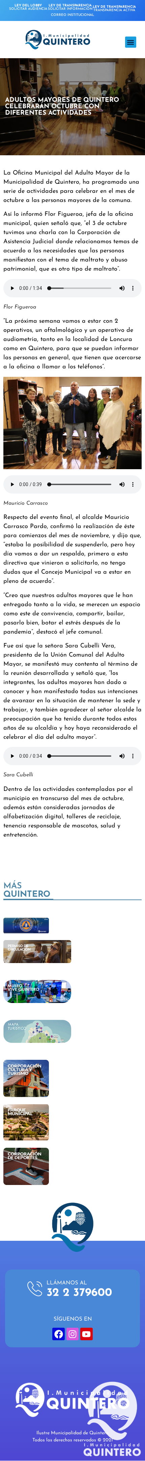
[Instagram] (72, 1334)
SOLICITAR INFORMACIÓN (70, 7)
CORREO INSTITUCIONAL (72, 15)
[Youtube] (86, 1334)
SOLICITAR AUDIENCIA (28, 7)
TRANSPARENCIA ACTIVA (114, 8)
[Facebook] (58, 1334)
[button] (130, 42)
